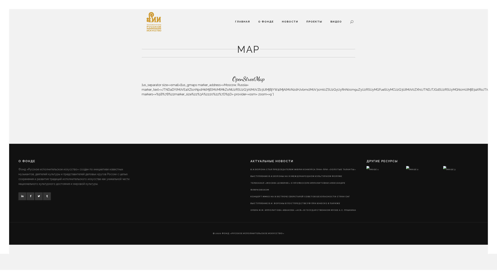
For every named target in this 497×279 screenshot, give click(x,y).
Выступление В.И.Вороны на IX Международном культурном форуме (296, 176)
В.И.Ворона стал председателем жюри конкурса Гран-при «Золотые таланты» (303, 169)
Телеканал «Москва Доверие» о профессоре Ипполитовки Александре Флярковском (297, 186)
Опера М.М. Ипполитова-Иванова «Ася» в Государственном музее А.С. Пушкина (303, 210)
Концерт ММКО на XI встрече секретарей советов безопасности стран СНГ (300, 196)
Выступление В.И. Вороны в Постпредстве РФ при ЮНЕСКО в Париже (295, 203)
